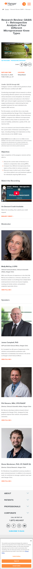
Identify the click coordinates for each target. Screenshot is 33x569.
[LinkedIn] (26, 64)
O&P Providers (5, 60)
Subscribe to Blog (16, 531)
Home (3, 9)
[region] (16, 553)
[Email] (30, 64)
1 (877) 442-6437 (16, 520)
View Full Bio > (6, 290)
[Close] (31, 541)
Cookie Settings (16, 556)
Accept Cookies (16, 565)
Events (7, 9)
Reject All (16, 561)
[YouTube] (25, 526)
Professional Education (18, 60)
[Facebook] (22, 64)
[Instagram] (19, 526)
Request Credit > (7, 216)
